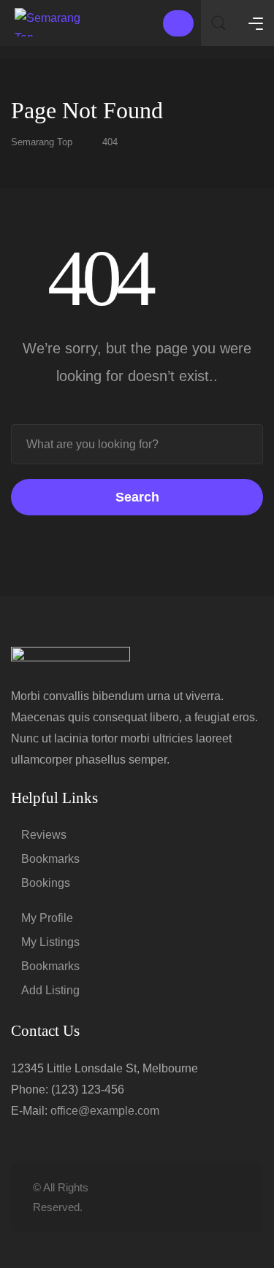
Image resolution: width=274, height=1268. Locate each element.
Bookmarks (50, 859)
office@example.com (104, 1110)
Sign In (178, 23)
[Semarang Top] (51, 22)
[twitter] (160, 1197)
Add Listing (50, 990)
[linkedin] (184, 1197)
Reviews (43, 835)
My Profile (47, 918)
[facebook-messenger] (208, 1197)
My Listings (50, 942)
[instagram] (232, 1197)
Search (137, 497)
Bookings (45, 883)
